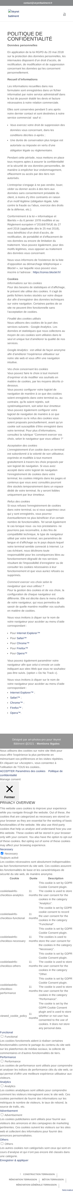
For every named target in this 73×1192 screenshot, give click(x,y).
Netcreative (67, 1190)
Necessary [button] (6, 849)
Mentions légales (48, 743)
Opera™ (22, 653)
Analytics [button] (5, 1081)
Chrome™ (23, 643)
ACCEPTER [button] (7, 771)
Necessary (11, 853)
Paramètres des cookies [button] (30, 771)
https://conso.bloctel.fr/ (47, 272)
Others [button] (4, 1139)
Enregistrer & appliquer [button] (14, 1160)
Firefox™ (22, 648)
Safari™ (22, 638)
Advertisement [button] (9, 1110)
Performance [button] (8, 1057)
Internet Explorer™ (28, 633)
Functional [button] (6, 1032)
